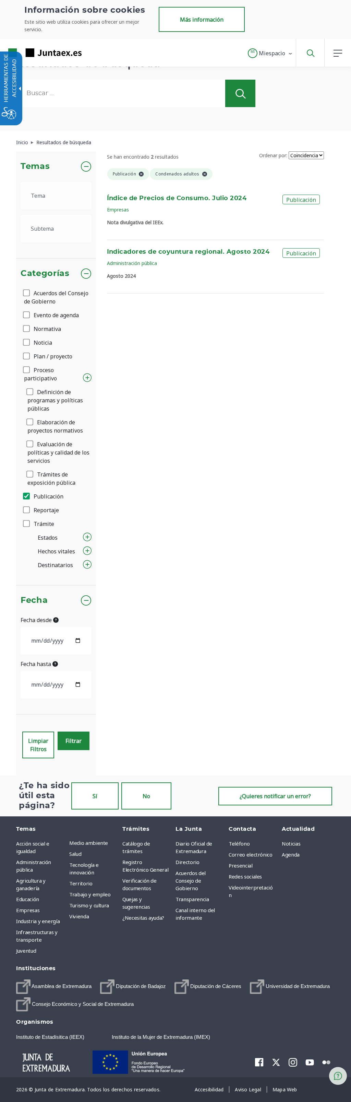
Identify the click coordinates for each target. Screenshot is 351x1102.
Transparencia (192, 899)
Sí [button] (95, 796)
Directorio (187, 862)
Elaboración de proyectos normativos (55, 426)
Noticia (42, 342)
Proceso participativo (40, 374)
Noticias (291, 843)
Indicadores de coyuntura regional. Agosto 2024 (188, 252)
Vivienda (79, 916)
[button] (270, 53)
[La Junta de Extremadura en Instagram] (293, 1062)
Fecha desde (37, 620)
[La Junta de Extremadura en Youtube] (309, 1062)
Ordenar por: (273, 155)
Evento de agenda (55, 315)
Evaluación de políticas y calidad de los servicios (58, 452)
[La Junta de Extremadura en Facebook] (259, 1062)
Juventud (26, 950)
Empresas (118, 209)
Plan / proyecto (52, 356)
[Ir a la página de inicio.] (32, 53)
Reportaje (45, 510)
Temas (35, 166)
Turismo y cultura (89, 905)
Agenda (291, 854)
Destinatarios (55, 565)
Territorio (81, 883)
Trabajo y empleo (89, 894)
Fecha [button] (34, 600)
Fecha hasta (36, 664)
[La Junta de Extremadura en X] (276, 1062)
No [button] (146, 796)
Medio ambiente (88, 842)
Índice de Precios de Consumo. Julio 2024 (177, 198)
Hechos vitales (56, 551)
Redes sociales (245, 876)
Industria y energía (38, 921)
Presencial (241, 865)
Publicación (47, 496)
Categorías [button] (45, 273)
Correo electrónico (251, 854)
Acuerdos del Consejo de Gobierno (56, 297)
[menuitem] (94, 843)
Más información (201, 19)
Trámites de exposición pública (51, 478)
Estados (48, 537)
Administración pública (132, 263)
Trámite (43, 524)
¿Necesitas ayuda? (143, 917)
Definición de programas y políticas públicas (55, 400)
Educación (27, 899)
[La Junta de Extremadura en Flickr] (326, 1062)
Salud (75, 853)
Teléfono (239, 843)
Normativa (46, 329)
